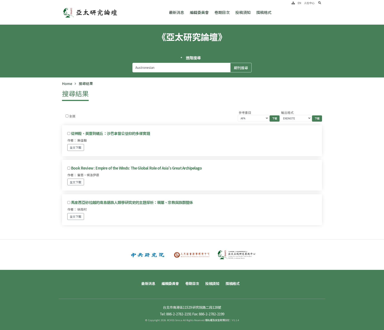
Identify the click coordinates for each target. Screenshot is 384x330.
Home (67, 83)
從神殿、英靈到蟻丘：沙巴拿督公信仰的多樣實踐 (110, 133)
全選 (72, 116)
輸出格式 (287, 112)
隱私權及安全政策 (215, 320)
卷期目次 (222, 12)
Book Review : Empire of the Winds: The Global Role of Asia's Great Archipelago (136, 168)
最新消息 (176, 12)
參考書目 (245, 112)
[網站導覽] (293, 3)
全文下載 (75, 147)
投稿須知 (242, 12)
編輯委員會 (199, 12)
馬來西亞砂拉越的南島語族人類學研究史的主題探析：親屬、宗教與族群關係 (132, 202)
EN (299, 3)
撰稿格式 (263, 12)
